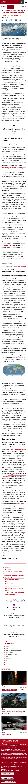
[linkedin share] (16, 20)
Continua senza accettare (8, 781)
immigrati (8, 646)
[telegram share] (9, 20)
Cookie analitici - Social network (10, 770)
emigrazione (9, 648)
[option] (14, 370)
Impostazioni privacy (14, 745)
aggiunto (21, 530)
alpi (7, 665)
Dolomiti (8, 658)
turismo (8, 656)
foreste (8, 660)
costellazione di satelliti (10, 245)
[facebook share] (12, 20)
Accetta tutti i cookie (7, 778)
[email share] (19, 20)
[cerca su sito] (22, 2)
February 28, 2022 (21, 266)
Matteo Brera (9, 652)
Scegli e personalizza (7, 773)
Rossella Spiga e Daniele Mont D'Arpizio (12, 15)
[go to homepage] (3, 2)
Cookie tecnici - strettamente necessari (12, 766)
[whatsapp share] (6, 20)
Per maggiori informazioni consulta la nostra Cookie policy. (14, 763)
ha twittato (21, 503)
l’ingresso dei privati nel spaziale (12, 167)
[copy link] (2, 20)
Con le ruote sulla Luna (7, 734)
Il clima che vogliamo (11, 654)
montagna (9, 662)
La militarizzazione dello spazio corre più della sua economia (13, 712)
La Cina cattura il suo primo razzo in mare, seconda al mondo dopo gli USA (12, 690)
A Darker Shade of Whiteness (14, 650)
